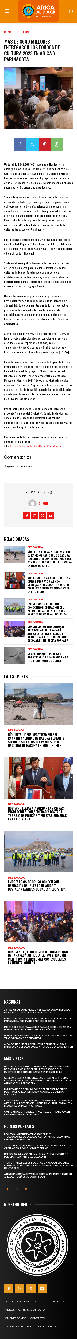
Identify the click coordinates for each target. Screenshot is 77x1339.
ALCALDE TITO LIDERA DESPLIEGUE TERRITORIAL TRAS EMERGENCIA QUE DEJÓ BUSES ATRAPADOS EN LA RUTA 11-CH (38, 1045)
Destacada (35, 547)
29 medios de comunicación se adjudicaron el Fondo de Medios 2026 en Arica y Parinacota (37, 1011)
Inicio (8, 32)
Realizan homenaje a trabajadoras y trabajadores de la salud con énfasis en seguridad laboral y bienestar (37, 1137)
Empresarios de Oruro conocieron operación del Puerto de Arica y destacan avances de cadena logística (47, 609)
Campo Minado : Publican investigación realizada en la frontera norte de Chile (47, 657)
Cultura (24, 32)
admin (43, 503)
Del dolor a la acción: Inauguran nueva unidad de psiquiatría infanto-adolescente (36, 1155)
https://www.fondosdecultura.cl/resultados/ (36, 446)
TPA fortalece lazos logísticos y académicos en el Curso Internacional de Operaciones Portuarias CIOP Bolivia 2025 (38, 1166)
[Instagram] (34, 515)
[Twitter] (32, 144)
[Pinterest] (45, 144)
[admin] (33, 503)
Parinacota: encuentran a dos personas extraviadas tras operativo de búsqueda (38, 1037)
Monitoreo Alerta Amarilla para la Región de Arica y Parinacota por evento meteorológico (37, 1019)
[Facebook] (20, 144)
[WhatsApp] (57, 144)
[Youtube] (50, 515)
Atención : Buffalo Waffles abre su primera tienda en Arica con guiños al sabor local (38, 1175)
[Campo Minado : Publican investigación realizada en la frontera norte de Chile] (14, 655)
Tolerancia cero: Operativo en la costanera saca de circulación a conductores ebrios (37, 1147)
